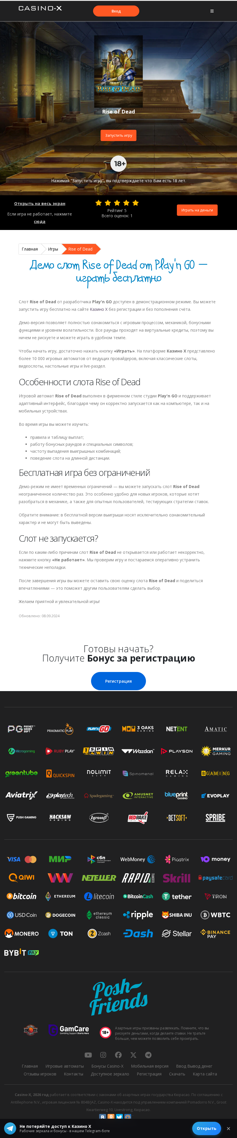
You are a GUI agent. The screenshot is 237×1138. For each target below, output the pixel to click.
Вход (116, 11)
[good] (126, 203)
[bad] (98, 203)
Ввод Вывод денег (194, 1066)
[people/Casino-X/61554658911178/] (118, 1055)
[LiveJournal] (136, 1117)
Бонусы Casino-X (107, 1066)
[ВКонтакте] (102, 1117)
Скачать (177, 1074)
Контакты (73, 1074)
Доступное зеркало (110, 1074)
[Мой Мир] (127, 1117)
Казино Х (99, 309)
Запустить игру (118, 135)
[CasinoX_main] (133, 1055)
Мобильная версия (150, 1066)
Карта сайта (205, 1074)
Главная (30, 249)
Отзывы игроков (40, 1074)
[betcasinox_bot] (148, 1055)
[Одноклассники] (111, 1117)
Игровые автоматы (64, 1066)
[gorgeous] (135, 203)
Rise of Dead (80, 249)
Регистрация (118, 681)
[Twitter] (119, 1117)
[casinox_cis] (103, 1055)
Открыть (206, 1128)
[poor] (108, 203)
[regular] (117, 203)
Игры (53, 249)
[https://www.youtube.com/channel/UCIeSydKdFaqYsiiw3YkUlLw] (88, 1055)
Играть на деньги (197, 210)
